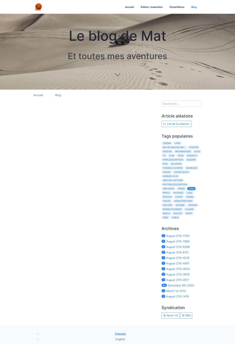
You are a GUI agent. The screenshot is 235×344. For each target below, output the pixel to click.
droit (189, 213)
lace (189, 192)
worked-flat (170, 176)
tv (164, 155)
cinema (167, 143)
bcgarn (191, 159)
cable (175, 217)
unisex (166, 172)
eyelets (167, 197)
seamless (191, 168)
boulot (178, 213)
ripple (166, 192)
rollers (167, 205)
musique (178, 192)
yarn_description (173, 159)
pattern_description (175, 184)
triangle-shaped (173, 168)
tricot (167, 201)
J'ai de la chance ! (178, 124)
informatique (183, 151)
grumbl (180, 205)
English (120, 339)
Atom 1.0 (172, 315)
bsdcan (167, 151)
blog (197, 151)
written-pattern (173, 180)
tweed (181, 188)
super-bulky (181, 172)
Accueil (129, 7)
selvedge (176, 164)
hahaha (192, 205)
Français (120, 333)
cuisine (189, 209)
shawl (190, 197)
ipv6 (165, 164)
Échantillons (177, 7)
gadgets (192, 155)
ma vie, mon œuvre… (174, 147)
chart (179, 197)
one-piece (168, 188)
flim (171, 155)
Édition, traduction (152, 7)
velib (180, 155)
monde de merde (172, 209)
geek (165, 217)
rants (166, 213)
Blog (194, 7)
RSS (188, 315)
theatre (193, 147)
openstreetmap (183, 201)
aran (191, 188)
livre (177, 143)
